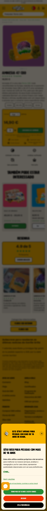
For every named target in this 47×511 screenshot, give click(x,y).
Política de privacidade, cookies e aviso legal (20, 483)
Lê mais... (6, 472)
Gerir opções (9, 479)
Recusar (23, 498)
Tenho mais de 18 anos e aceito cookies (23, 492)
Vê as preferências (23, 505)
